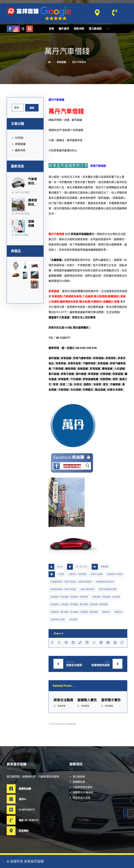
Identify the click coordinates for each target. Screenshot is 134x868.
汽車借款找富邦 (32, 183)
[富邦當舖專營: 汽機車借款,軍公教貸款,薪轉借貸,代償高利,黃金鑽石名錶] (23, 11)
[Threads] (23, 28)
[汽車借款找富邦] (18, 183)
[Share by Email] (108, 642)
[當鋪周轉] (18, 225)
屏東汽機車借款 (87, 589)
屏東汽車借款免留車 (108, 589)
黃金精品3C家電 (81, 797)
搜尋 (32, 108)
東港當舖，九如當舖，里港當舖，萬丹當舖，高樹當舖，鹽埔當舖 (78, 604)
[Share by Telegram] (101, 642)
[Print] (115, 642)
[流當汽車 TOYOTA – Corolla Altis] (16, 275)
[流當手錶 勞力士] (16, 266)
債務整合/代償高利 (83, 792)
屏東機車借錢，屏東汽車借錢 (63, 589)
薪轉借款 (106, 612)
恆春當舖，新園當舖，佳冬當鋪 (106, 597)
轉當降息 (118, 612)
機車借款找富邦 (32, 204)
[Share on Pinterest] (66, 642)
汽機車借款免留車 (82, 787)
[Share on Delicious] (80, 642)
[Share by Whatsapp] (94, 642)
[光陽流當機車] (35, 284)
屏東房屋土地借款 (115, 574)
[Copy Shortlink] (122, 642)
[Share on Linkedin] (87, 642)
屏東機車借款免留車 (105, 582)
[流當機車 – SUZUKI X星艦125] (35, 266)
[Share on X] (59, 642)
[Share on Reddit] (73, 642)
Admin (60, 567)
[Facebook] (10, 28)
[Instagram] (16, 28)
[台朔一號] (35, 275)
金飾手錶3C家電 (57, 619)
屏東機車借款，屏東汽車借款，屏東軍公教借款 (71, 582)
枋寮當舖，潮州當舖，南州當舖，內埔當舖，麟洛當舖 (74, 612)
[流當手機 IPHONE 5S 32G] (25, 275)
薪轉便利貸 (79, 781)
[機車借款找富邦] (18, 204)
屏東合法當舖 (96, 574)
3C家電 (61, 574)
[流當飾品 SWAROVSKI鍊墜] (25, 266)
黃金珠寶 (73, 619)
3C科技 (19, 137)
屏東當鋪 (104, 567)
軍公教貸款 (79, 776)
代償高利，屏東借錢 (77, 574)
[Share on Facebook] (52, 642)
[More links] (108, 28)
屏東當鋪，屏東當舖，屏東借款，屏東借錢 (69, 597)
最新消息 (20, 150)
